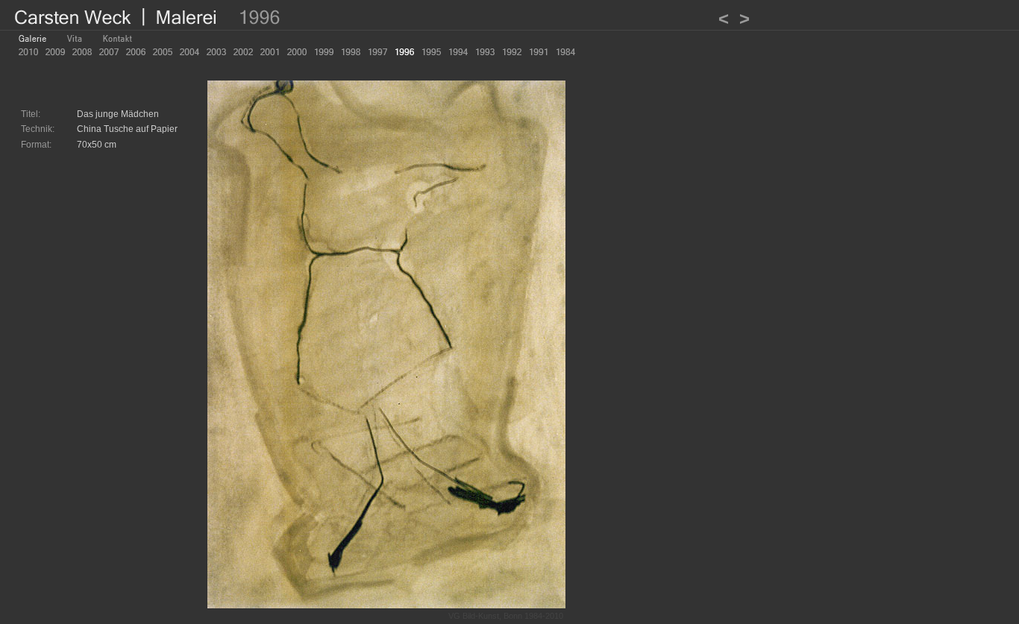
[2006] (135, 51)
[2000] (296, 51)
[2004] (189, 51)
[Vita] (75, 38)
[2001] (270, 51)
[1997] (377, 51)
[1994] (458, 51)
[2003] (216, 51)
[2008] (82, 51)
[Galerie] (32, 38)
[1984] (565, 51)
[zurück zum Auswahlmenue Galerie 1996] (386, 604)
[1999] (323, 51)
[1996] (404, 51)
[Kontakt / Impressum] (117, 38)
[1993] (484, 51)
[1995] (431, 51)
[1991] (538, 51)
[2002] (243, 51)
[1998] (350, 51)
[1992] (511, 51)
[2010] (28, 51)
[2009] (55, 51)
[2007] (108, 51)
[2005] (162, 51)
